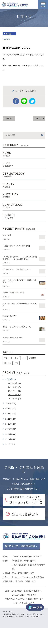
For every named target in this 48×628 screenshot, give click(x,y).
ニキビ (16, 603)
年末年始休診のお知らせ (12, 337)
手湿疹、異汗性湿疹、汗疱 (13, 293)
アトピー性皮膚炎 (11, 358)
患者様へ (37, 591)
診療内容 (27, 591)
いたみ (14, 595)
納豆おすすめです (10, 316)
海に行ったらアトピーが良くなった (17, 327)
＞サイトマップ (8, 611)
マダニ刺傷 (7, 235)
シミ (23, 358)
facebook (16, 101)
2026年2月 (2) (14, 399)
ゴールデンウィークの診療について (17, 269)
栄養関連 (32, 358)
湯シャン (7, 363)
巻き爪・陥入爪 (28, 603)
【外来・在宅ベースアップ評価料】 (17, 246)
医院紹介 (8, 591)
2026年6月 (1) (14, 383)
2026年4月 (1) (14, 391)
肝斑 (16, 363)
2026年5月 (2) (14, 387)
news (8, 34)
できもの (30, 595)
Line (24, 101)
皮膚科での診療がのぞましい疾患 (18, 599)
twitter (32, 101)
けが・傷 (37, 599)
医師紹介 (18, 591)
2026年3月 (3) (14, 395)
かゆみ (22, 595)
